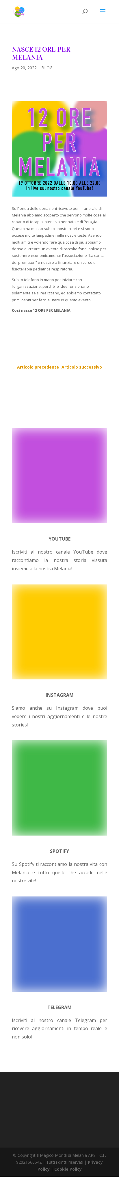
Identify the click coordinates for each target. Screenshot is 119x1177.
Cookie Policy (68, 1169)
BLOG (47, 67)
